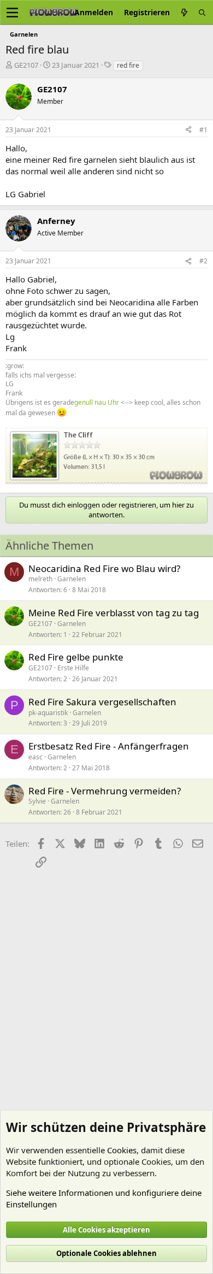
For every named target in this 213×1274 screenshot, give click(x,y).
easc (35, 757)
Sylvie (37, 801)
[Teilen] (188, 130)
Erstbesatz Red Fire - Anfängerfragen (108, 746)
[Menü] (12, 12)
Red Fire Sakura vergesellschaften (102, 701)
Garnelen (71, 578)
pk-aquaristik (48, 712)
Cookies (122, 1150)
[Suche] (202, 12)
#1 (203, 129)
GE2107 (26, 65)
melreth (40, 578)
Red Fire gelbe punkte (75, 657)
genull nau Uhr (96, 402)
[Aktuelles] (184, 12)
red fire (128, 65)
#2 (203, 261)
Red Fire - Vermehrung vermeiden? (104, 791)
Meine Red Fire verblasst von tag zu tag (113, 612)
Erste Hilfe (73, 668)
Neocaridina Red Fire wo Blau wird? (104, 568)
